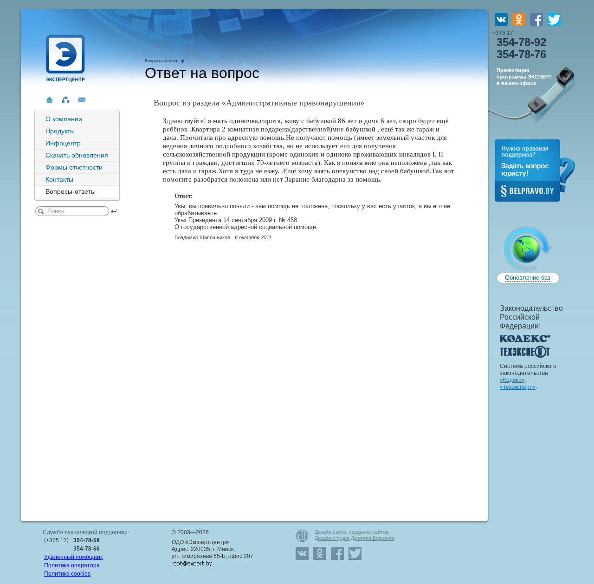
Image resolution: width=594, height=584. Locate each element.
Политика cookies (67, 574)
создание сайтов (368, 532)
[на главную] (49, 99)
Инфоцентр (63, 143)
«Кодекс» (512, 380)
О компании (63, 119)
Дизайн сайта (330, 532)
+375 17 (519, 45)
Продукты (60, 131)
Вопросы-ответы (161, 61)
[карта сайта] (66, 99)
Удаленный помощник (73, 557)
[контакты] (82, 99)
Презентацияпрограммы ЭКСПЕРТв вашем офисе (524, 76)
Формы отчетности (74, 167)
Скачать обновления (76, 155)
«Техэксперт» (518, 387)
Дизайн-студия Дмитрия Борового (354, 538)
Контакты (59, 179)
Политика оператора (72, 565)
